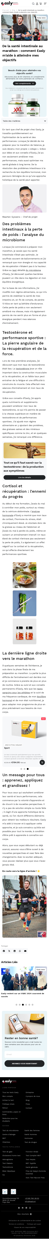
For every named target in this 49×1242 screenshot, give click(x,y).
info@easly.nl (30, 1201)
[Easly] (10, 3)
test (14, 270)
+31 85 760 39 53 (32, 1198)
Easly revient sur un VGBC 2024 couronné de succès (22, 995)
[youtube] (30, 1207)
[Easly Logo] (11, 1081)
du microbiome (33, 270)
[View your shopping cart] (40, 4)
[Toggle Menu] (46, 4)
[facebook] (22, 1207)
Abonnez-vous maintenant (24, 1064)
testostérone (22, 368)
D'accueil (5, 10)
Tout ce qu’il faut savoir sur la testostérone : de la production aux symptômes (24, 466)
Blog (13, 10)
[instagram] (19, 1207)
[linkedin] (26, 1207)
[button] (21, 769)
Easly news (41, 18)
